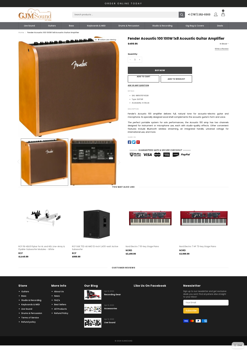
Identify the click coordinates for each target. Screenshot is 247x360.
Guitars (52, 25)
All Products (60, 308)
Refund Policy (61, 313)
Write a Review (222, 48)
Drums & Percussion (128, 25)
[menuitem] (29, 25)
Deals (220, 25)
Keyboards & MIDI (96, 25)
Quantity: (133, 54)
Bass (71, 25)
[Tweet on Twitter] (134, 142)
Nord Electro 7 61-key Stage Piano (142, 246)
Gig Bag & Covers (195, 25)
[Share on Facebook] (129, 142)
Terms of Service (30, 317)
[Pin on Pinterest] (138, 142)
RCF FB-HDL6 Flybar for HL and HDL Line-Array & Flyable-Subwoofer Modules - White (41, 248)
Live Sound (29, 25)
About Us (59, 291)
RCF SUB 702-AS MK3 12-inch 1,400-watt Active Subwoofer (95, 248)
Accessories (110, 308)
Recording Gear (112, 294)
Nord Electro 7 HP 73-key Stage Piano (197, 246)
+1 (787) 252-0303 (199, 14)
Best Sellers (60, 304)
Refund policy (28, 321)
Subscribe (191, 310)
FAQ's (57, 300)
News (57, 296)
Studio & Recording (162, 25)
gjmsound (127, 340)
